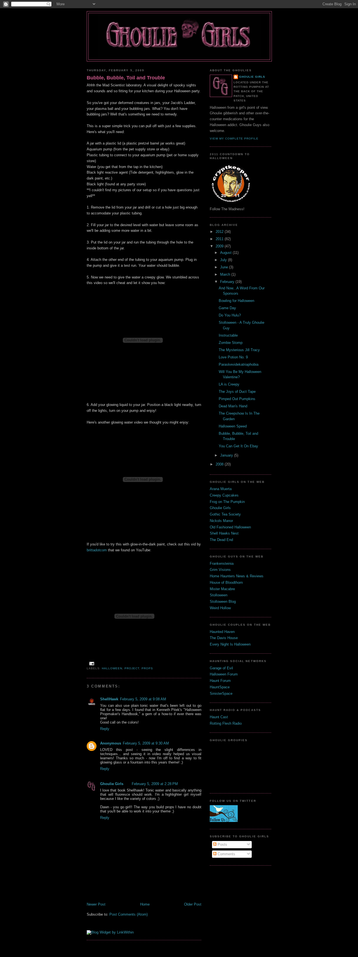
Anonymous (110, 743)
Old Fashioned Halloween (230, 527)
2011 (220, 239)
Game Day (227, 308)
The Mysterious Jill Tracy (239, 350)
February (227, 282)
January (227, 455)
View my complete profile (234, 138)
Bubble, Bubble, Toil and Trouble (126, 78)
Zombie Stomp (230, 343)
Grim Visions (220, 570)
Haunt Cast (219, 717)
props (147, 668)
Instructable (228, 335)
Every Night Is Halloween (230, 644)
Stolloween (218, 595)
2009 (220, 246)
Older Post (192, 904)
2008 (220, 464)
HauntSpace (220, 687)
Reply (104, 729)
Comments (225, 854)
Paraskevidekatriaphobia (238, 364)
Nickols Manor (221, 521)
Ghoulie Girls (111, 784)
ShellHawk (109, 699)
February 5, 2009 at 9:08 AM (143, 699)
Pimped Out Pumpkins (237, 399)
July (224, 260)
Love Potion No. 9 (233, 357)
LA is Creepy (229, 384)
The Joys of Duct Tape (237, 391)
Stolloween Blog (223, 601)
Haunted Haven (222, 632)
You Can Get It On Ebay (238, 446)
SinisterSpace (221, 693)
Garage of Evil (221, 668)
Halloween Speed (233, 426)
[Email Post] (91, 663)
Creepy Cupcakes (224, 495)
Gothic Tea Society (225, 514)
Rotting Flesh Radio (226, 723)
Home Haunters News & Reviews (236, 576)
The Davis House (224, 638)
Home (145, 904)
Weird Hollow (220, 608)
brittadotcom (97, 550)
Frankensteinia (222, 563)
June (224, 267)
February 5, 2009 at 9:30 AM (146, 743)
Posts (221, 844)
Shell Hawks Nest (224, 533)
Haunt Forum (220, 681)
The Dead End (221, 540)
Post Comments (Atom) (128, 914)
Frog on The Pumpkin (227, 502)
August (226, 253)
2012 (220, 232)
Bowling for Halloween (236, 301)
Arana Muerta (221, 489)
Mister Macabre (222, 589)
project (131, 668)
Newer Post (96, 904)
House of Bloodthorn (226, 582)
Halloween (112, 668)
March (225, 274)
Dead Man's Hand (233, 406)
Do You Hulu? (230, 315)
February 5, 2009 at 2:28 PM (155, 784)
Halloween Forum (224, 674)
